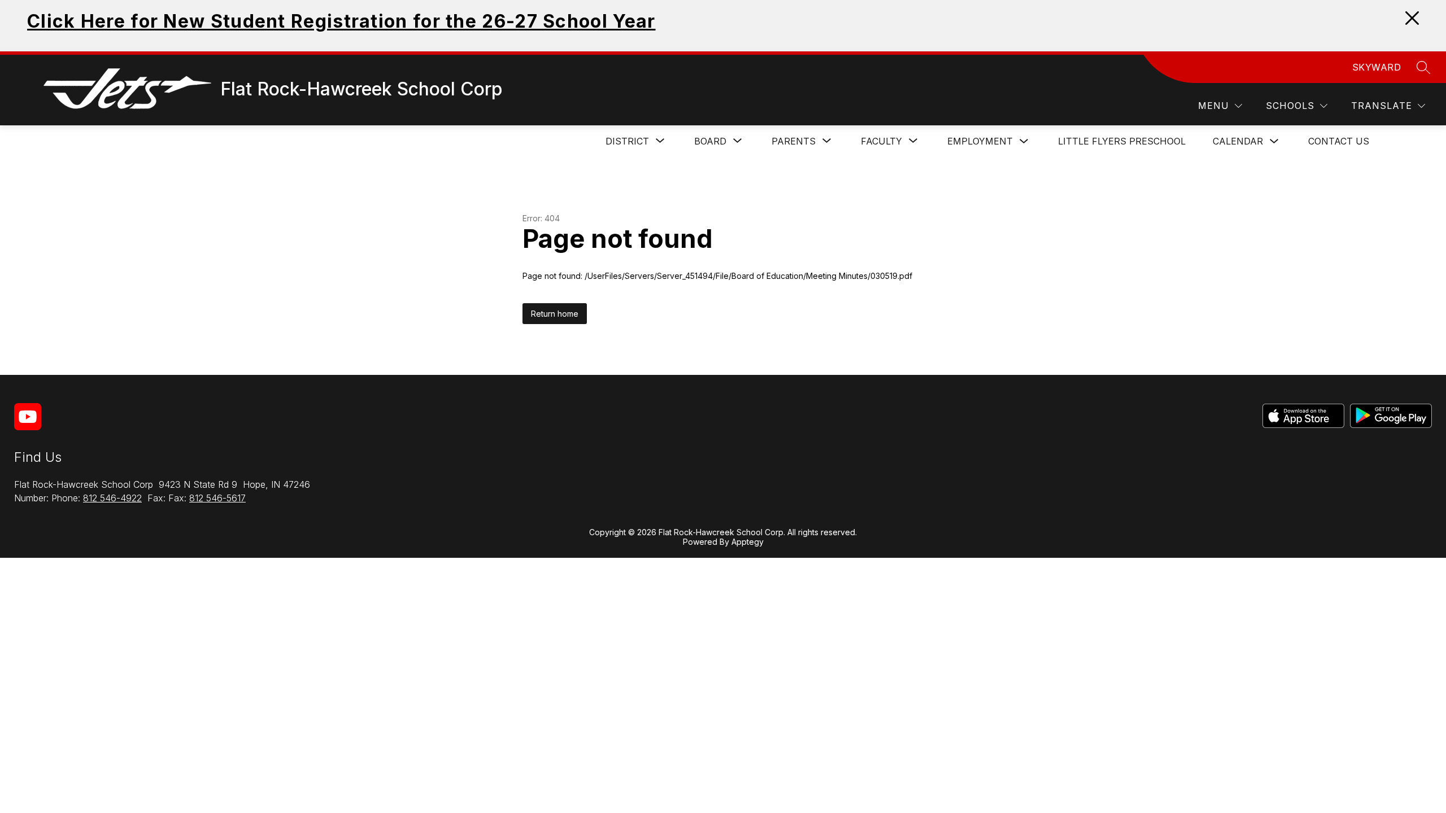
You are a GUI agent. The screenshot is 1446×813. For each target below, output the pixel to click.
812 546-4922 (112, 498)
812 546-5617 (217, 498)
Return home (554, 313)
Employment (980, 141)
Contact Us (1338, 141)
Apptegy (747, 542)
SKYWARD (1376, 67)
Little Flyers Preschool (1122, 141)
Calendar (1238, 141)
